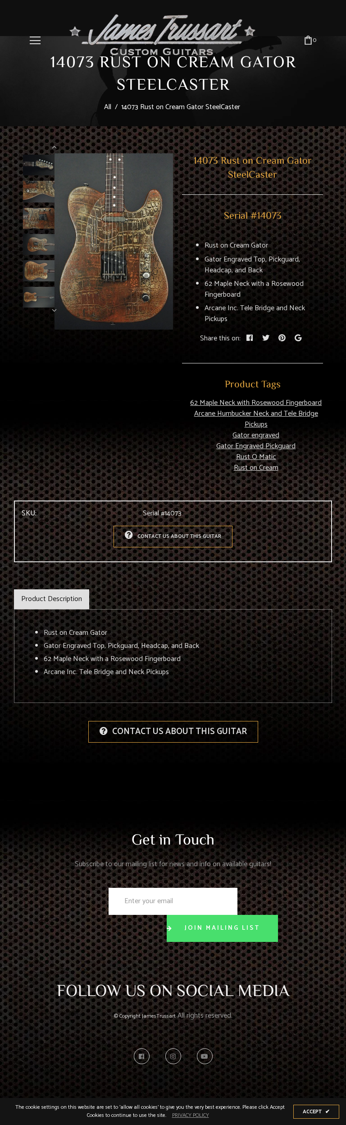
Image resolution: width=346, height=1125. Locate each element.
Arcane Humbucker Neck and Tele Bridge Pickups (256, 419)
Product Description (51, 599)
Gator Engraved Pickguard (256, 446)
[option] (114, 241)
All (107, 107)
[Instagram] (175, 1056)
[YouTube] (205, 1056)
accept (316, 1111)
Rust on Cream (256, 468)
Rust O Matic (256, 457)
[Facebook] (144, 1056)
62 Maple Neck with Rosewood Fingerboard (256, 403)
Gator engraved (255, 435)
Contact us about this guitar (179, 536)
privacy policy (190, 1115)
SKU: (29, 513)
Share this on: (220, 338)
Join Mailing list (222, 928)
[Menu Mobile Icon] (35, 40)
